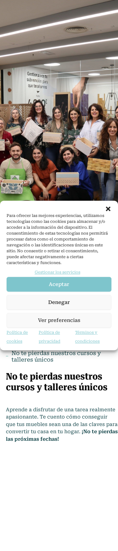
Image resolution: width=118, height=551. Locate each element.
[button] (108, 208)
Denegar (59, 302)
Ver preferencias (59, 320)
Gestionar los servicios (57, 272)
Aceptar (59, 284)
